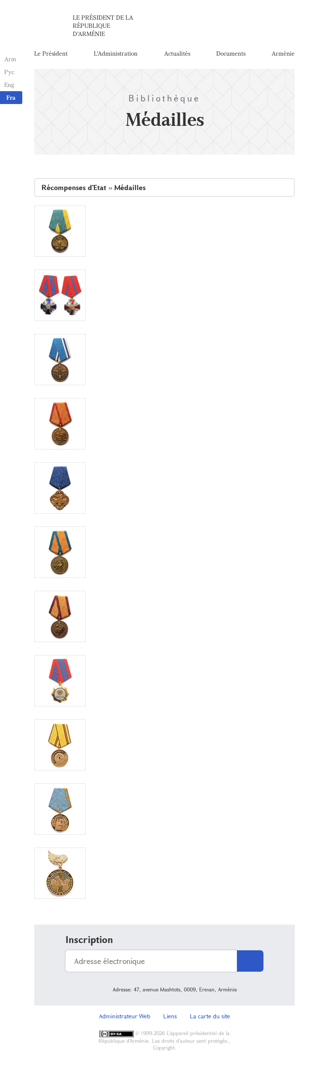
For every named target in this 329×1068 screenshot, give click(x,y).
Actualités (177, 53)
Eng (9, 84)
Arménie (283, 53)
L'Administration (116, 53)
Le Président (51, 53)
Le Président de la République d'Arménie (103, 25)
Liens (170, 1016)
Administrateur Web (124, 1016)
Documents (230, 53)
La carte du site (210, 1016)
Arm (10, 59)
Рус (9, 72)
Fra (10, 97)
